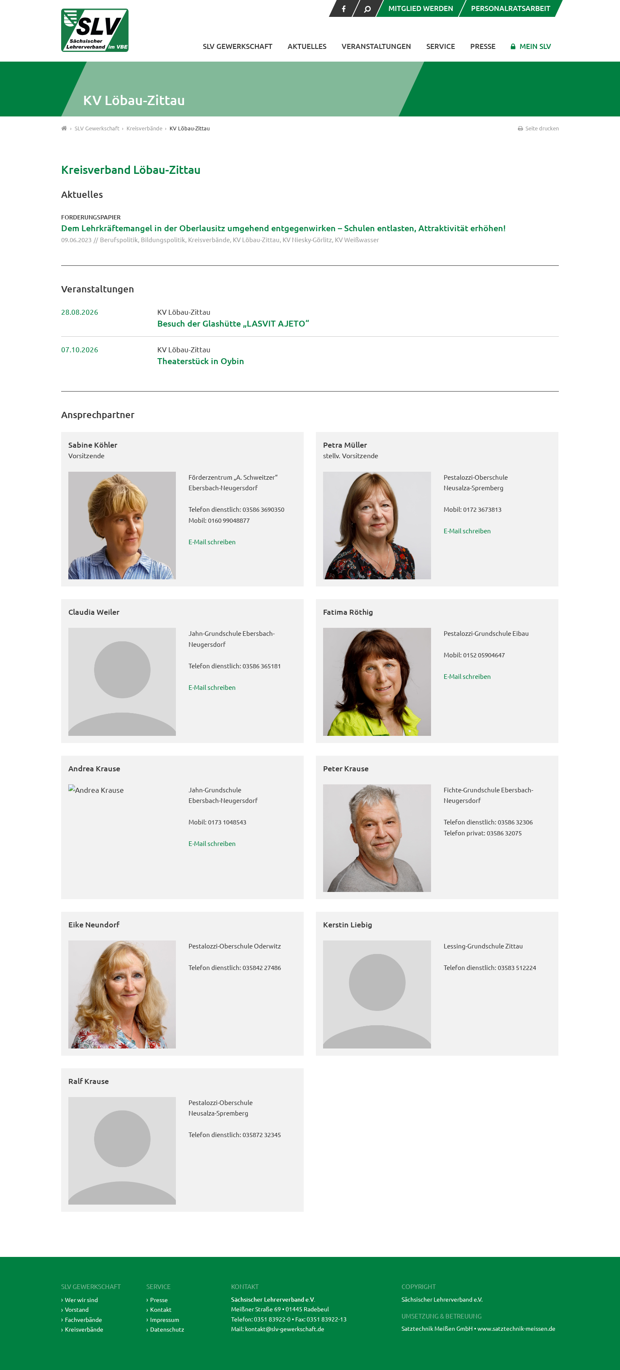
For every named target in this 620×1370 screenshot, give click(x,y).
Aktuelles (307, 46)
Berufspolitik (119, 239)
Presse (483, 46)
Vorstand (77, 1309)
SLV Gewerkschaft (237, 46)
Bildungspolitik (163, 239)
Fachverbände (83, 1319)
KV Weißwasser (357, 239)
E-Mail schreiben (212, 542)
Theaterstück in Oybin (200, 360)
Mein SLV (535, 46)
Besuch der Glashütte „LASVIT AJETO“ (233, 323)
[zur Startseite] (95, 30)
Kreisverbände (209, 239)
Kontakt (161, 1309)
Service (440, 46)
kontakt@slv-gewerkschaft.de (284, 1328)
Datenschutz (167, 1329)
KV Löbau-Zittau (256, 239)
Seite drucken (541, 128)
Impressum (164, 1319)
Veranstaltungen (376, 46)
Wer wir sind (81, 1299)
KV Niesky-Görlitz (307, 239)
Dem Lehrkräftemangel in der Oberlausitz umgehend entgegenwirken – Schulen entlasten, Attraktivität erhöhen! (283, 227)
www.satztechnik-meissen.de (516, 1328)
